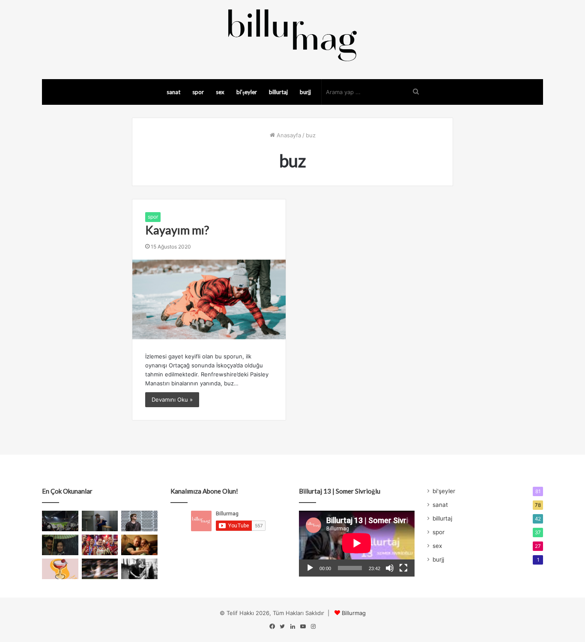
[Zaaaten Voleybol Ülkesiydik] (100, 545)
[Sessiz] (389, 568)
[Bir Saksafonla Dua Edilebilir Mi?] (139, 569)
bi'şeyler (444, 491)
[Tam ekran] (403, 568)
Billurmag (354, 612)
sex (220, 92)
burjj (305, 92)
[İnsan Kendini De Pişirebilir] (100, 521)
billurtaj (278, 92)
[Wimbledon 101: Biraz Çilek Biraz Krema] (100, 569)
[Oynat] (310, 568)
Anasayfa (288, 135)
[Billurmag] (292, 35)
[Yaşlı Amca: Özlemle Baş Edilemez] (139, 521)
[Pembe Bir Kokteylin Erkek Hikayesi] (60, 569)
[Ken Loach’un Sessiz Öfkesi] (139, 545)
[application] (357, 544)
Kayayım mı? (177, 230)
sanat (173, 92)
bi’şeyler (246, 92)
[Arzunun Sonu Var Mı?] (60, 545)
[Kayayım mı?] (209, 299)
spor (198, 92)
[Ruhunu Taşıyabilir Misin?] (60, 521)
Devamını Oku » (172, 399)
